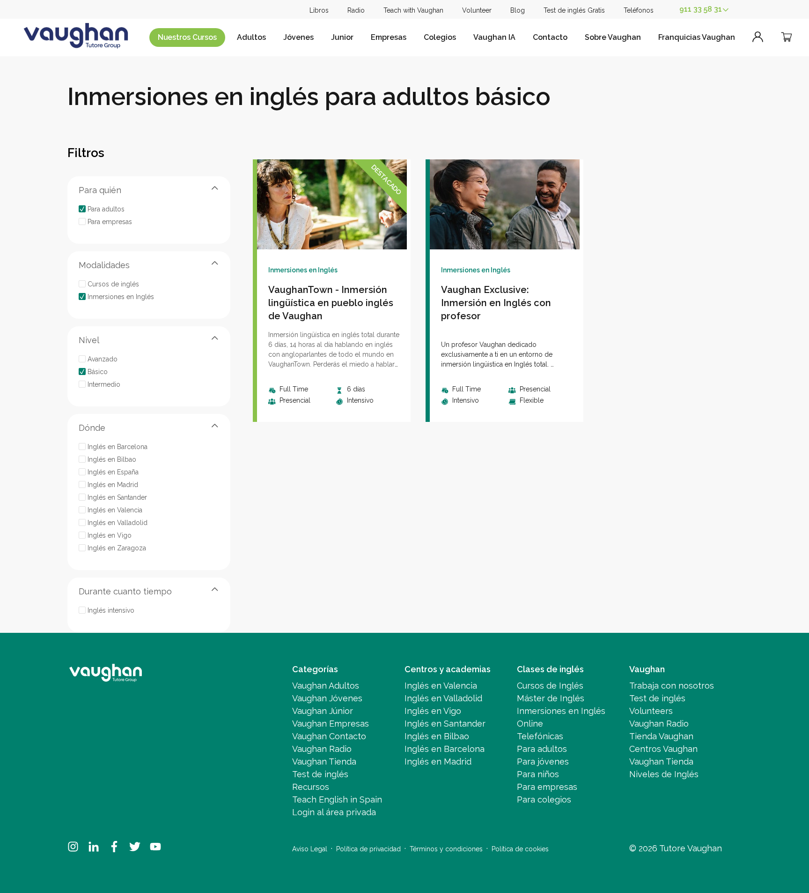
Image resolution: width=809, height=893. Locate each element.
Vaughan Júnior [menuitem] (322, 711)
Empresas (388, 37)
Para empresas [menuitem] (547, 787)
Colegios (440, 37)
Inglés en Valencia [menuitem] (440, 685)
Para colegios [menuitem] (544, 799)
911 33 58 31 (700, 9)
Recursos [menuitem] (310, 787)
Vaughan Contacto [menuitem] (329, 736)
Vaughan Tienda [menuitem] (324, 761)
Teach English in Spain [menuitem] (337, 799)
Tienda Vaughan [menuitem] (661, 736)
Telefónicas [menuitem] (540, 736)
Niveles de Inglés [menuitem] (664, 774)
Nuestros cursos (187, 37)
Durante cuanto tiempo (125, 591)
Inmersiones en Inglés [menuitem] (561, 711)
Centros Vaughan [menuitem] (663, 749)
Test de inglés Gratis (574, 10)
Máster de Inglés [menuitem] (550, 698)
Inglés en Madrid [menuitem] (437, 761)
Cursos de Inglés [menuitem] (550, 685)
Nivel (89, 340)
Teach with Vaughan (413, 10)
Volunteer (477, 10)
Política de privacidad (368, 849)
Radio (356, 10)
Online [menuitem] (530, 723)
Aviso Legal (309, 849)
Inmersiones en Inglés (303, 270)
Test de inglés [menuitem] (320, 774)
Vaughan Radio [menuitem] (322, 749)
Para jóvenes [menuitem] (543, 761)
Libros (319, 10)
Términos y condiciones (446, 849)
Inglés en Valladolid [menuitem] (443, 698)
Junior (342, 37)
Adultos (251, 37)
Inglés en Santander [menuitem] (444, 723)
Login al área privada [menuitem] (334, 812)
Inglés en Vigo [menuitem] (432, 711)
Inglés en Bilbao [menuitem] (436, 736)
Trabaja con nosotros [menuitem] (671, 685)
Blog (517, 10)
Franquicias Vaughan (696, 37)
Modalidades (104, 265)
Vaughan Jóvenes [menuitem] (327, 698)
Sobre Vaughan (613, 37)
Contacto (550, 37)
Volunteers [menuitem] (651, 711)
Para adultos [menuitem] (542, 749)
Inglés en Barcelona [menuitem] (444, 749)
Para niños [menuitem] (538, 774)
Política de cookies (520, 849)
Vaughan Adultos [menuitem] (325, 685)
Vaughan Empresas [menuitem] (330, 723)
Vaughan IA (494, 37)
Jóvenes (298, 37)
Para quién (100, 190)
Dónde (92, 428)
